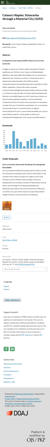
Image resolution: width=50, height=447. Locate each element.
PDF (7, 218)
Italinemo (7, 367)
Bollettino (9, 382)
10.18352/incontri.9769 (26, 264)
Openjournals (10, 396)
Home (4, 8)
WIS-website (26, 335)
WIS (40, 335)
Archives (13, 8)
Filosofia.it (8, 375)
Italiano (6, 289)
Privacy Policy (10, 399)
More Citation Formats (12, 269)
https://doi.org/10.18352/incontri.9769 (21, 38)
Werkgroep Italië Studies (13, 364)
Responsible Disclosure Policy (28, 399)
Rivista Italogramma (11, 371)
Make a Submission (12, 300)
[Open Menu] (2, 2)
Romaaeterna (9, 378)
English (6, 286)
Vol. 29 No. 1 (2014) (26, 8)
